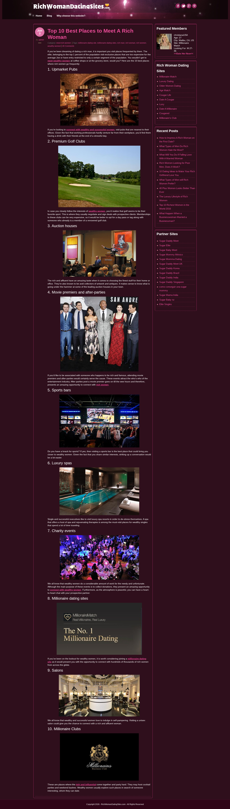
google (189, 6)
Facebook (178, 6)
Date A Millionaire (168, 108)
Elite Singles (165, 304)
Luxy (161, 104)
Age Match (164, 90)
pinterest (194, 6)
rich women (141, 43)
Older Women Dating (170, 85)
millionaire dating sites (106, 43)
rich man (121, 43)
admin (41, 40)
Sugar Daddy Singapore (171, 282)
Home (39, 15)
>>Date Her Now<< (183, 53)
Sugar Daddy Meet (169, 240)
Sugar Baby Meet (168, 250)
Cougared (164, 113)
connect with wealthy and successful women (90, 129)
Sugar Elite (164, 245)
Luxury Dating (166, 81)
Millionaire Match (167, 76)
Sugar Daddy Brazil (169, 273)
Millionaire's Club (167, 118)
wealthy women (54, 46)
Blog (49, 15)
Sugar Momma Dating (170, 259)
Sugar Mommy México (171, 254)
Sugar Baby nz (166, 299)
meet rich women (63, 43)
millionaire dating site (87, 43)
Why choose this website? (71, 15)
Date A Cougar (166, 99)
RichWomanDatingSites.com (71, 6)
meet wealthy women (59, 60)
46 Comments (68, 46)
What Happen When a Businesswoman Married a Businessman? (173, 217)
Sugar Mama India (168, 295)
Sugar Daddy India (168, 277)
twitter (183, 6)
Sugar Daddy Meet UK (170, 263)
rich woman (130, 43)
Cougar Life (165, 95)
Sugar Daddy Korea (169, 268)
